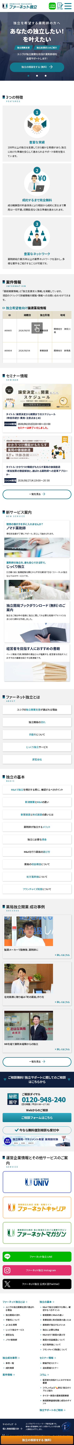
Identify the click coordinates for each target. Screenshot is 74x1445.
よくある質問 (11, 1324)
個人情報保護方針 (11, 1428)
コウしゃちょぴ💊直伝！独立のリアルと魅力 (57, 1389)
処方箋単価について (52, 1344)
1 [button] (28, 76)
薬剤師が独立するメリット (54, 1324)
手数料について (13, 1319)
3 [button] (45, 76)
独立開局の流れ (13, 1314)
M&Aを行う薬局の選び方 (54, 1334)
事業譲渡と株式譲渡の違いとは (57, 1319)
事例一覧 (10, 1363)
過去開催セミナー (51, 1367)
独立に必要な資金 (51, 1329)
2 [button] (37, 76)
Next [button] (72, 50)
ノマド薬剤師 (11, 1339)
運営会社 (10, 1334)
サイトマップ (8, 1424)
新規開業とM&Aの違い (53, 1314)
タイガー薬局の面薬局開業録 (56, 1395)
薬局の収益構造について (54, 1339)
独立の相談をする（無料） (37, 1440)
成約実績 (10, 1367)
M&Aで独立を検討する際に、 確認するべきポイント (57, 1308)
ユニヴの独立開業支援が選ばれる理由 (20, 1308)
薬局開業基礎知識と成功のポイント (57, 1402)
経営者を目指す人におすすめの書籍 (57, 1381)
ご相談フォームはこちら (37, 1117)
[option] (37, 50)
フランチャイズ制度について (55, 1349)
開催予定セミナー (51, 1363)
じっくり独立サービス (15, 1329)
